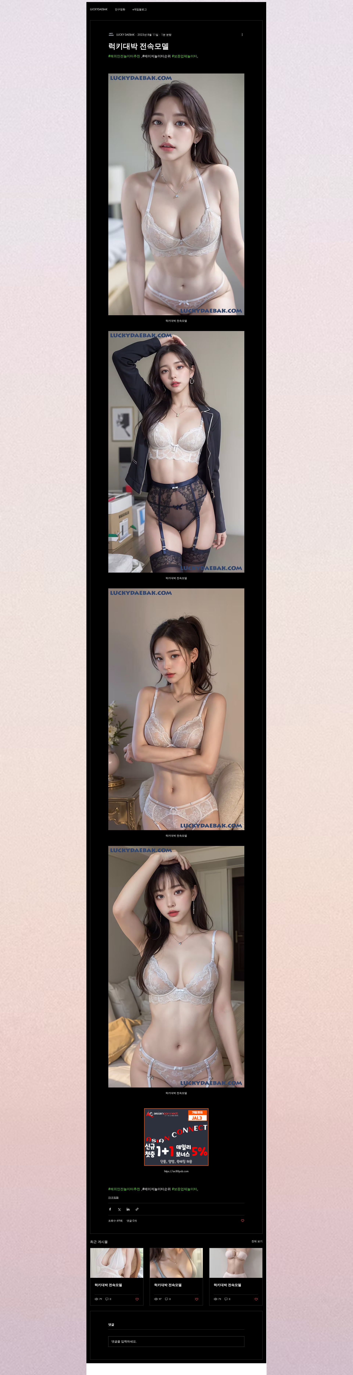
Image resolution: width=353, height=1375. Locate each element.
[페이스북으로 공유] (110, 1209)
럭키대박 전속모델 (108, 1284)
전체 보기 (257, 1241)
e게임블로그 (140, 9)
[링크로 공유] (137, 1209)
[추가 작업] (242, 34)
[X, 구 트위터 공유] (119, 1209)
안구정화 (120, 9)
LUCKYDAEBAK (99, 9)
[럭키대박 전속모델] (116, 1263)
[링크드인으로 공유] (128, 1209)
